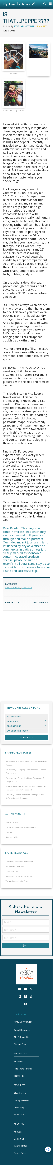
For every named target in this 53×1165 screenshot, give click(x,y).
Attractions (14, 716)
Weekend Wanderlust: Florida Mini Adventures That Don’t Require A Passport (26, 788)
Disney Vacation (21, 1100)
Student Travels (21, 1044)
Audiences (12, 721)
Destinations (14, 726)
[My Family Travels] (26, 973)
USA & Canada (12, 822)
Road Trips (19, 1114)
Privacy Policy (20, 1153)
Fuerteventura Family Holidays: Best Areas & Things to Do (25, 780)
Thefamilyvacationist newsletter (19, 861)
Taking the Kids (12, 871)
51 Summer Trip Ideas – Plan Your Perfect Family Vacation (26, 763)
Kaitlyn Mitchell (25, 26)
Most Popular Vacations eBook (19, 876)
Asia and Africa (12, 837)
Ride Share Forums (23, 1068)
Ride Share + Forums (15, 866)
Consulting (19, 1107)
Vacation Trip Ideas (17, 731)
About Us (18, 1131)
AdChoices (21, 1014)
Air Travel (18, 1061)
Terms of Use (20, 1145)
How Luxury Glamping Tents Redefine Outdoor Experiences (26, 771)
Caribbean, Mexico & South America (21, 827)
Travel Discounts (22, 1030)
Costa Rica (26, 587)
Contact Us (19, 1138)
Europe (9, 832)
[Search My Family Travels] (44, 4)
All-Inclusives (20, 1093)
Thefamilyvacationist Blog (17, 881)
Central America (12, 587)
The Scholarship (21, 1037)
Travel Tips (19, 1075)
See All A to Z (26, 737)
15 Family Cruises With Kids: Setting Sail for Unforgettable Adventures (25, 796)
